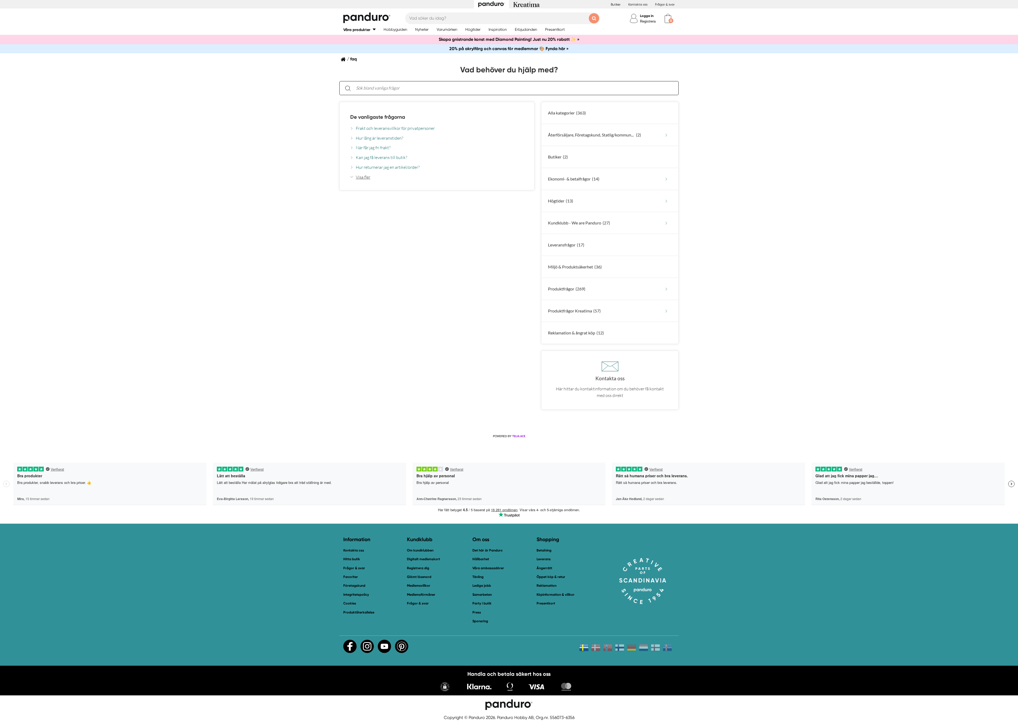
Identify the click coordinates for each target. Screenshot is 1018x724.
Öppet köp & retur (551, 577)
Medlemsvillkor (418, 586)
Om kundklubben (420, 550)
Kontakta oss (637, 4)
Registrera (648, 21)
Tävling (478, 577)
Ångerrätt (544, 568)
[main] (509, 245)
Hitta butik (351, 559)
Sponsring (480, 621)
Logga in (646, 16)
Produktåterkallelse (358, 612)
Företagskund (354, 586)
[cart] (668, 18)
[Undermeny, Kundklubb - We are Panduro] (666, 223)
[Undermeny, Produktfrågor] (666, 289)
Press (476, 612)
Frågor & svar (665, 4)
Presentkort (546, 603)
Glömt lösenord (419, 577)
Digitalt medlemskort (423, 559)
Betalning (544, 550)
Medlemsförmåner (421, 595)
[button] (359, 29)
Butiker (616, 4)
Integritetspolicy (356, 595)
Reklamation (546, 586)
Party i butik (482, 603)
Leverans (544, 559)
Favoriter (350, 577)
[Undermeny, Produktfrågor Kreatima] (666, 311)
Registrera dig (418, 568)
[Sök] (348, 88)
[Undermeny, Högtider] (666, 201)
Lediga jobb (481, 586)
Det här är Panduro (487, 550)
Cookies (349, 603)
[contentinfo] (509, 260)
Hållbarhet (480, 559)
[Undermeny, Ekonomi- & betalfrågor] (666, 179)
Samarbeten (482, 595)
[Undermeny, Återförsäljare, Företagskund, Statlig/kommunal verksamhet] (666, 135)
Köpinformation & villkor (555, 595)
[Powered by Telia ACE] (509, 436)
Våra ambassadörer (488, 568)
